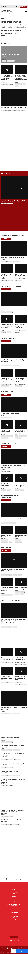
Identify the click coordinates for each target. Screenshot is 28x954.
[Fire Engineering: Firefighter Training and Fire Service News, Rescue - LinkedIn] (7, 6)
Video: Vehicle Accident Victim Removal (21, 536)
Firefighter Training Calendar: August (11, 819)
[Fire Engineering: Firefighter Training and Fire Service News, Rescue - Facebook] (5, 6)
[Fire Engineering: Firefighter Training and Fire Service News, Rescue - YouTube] (3, 6)
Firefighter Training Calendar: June (12, 257)
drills (4, 29)
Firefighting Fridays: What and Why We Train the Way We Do (20, 485)
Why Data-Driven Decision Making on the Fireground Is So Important (7, 77)
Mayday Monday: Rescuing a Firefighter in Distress (14, 361)
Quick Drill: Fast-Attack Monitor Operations (12, 745)
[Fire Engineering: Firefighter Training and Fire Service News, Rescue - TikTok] (9, 6)
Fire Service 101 (12, 29)
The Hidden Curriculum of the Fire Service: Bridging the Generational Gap (7, 590)
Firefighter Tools (22, 330)
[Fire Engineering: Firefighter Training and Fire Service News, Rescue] (7, 11)
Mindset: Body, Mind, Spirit (11, 54)
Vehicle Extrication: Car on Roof (6, 536)
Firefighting (3, 332)
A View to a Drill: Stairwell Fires (9, 771)
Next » (20, 879)
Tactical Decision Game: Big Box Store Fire (6, 678)
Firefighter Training (10, 60)
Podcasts (11, 84)
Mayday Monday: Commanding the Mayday (19, 379)
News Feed (17, 86)
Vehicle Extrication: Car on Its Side (12, 519)
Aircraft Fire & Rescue (19, 682)
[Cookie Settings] (1, 952)
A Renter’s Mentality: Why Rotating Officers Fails (12, 570)
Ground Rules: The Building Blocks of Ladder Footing (19, 326)
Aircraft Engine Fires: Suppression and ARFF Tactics (20, 678)
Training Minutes (9, 417)
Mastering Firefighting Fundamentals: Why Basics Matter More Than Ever (7, 327)
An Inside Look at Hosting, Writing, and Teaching (14, 107)
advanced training (10, 30)
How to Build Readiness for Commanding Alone (21, 588)
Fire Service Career (16, 110)
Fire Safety (3, 82)
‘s (5, 24)
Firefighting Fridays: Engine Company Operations (6, 485)
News (24, 84)
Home (2, 18)
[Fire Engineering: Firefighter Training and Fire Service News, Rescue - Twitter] (11, 6)
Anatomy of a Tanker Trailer (10, 413)
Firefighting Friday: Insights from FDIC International (13, 466)
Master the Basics (7, 308)
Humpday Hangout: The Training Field (13, 201)
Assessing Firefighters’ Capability (10, 737)
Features (4, 60)
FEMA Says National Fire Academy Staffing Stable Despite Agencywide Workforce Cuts (21, 78)
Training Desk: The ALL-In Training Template (6, 275)
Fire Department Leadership (6, 110)
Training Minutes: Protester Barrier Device (5, 431)
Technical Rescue (4, 522)
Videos (11, 203)
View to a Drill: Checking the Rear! (20, 274)
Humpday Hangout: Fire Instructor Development (14, 763)
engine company (12, 33)
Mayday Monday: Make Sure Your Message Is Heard (7, 379)
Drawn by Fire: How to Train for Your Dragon (7, 658)
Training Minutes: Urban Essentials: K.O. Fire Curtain (20, 431)
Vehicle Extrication (12, 522)
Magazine (20, 575)
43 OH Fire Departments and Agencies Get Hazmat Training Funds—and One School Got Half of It (13, 621)
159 (17, 879)
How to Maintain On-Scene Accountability (20, 658)
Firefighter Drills (9, 261)
